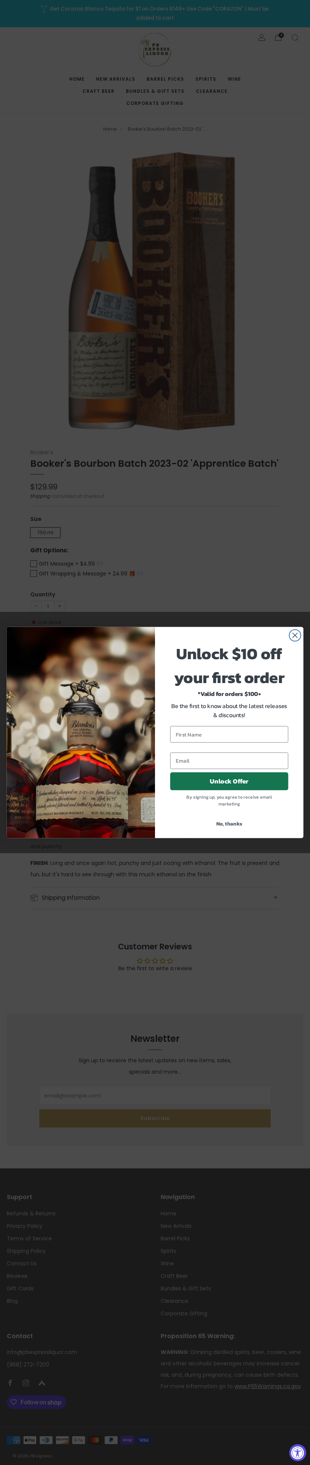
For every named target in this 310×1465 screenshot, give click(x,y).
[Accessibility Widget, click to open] (297, 1452)
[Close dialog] (295, 635)
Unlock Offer (229, 781)
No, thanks (229, 823)
